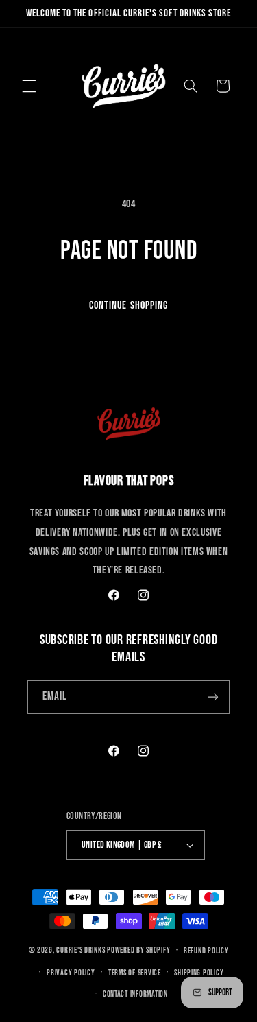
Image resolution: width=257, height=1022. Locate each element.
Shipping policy (198, 972)
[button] (29, 86)
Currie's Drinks (80, 950)
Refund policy (206, 951)
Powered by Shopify (138, 950)
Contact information (135, 994)
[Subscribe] (213, 697)
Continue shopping (128, 305)
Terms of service (134, 972)
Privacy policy (71, 972)
